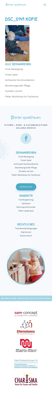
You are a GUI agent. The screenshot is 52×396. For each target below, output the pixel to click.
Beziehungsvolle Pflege (17, 85)
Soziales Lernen (13, 91)
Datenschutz (26, 235)
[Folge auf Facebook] (26, 138)
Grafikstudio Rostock (34, 298)
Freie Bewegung (14, 69)
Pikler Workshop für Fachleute (21, 96)
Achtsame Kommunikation (19, 80)
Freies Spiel (11, 74)
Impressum (26, 232)
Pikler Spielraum (26, 210)
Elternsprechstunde (26, 207)
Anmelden (26, 187)
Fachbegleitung (26, 199)
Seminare (26, 203)
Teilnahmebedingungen (26, 228)
